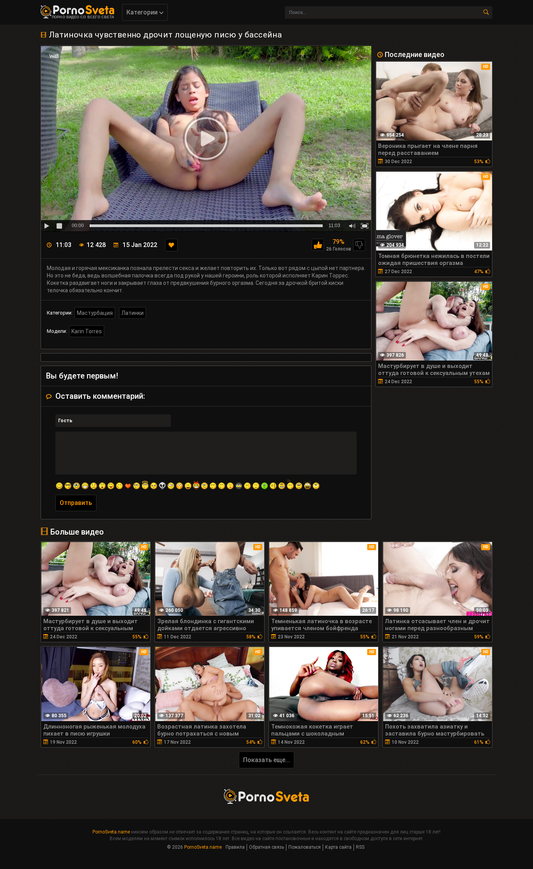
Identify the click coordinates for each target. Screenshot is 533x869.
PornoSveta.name (111, 832)
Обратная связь (266, 847)
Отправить (76, 502)
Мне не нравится (359, 245)
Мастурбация (95, 313)
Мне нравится (318, 245)
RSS (360, 847)
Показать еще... (266, 760)
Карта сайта (338, 847)
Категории (142, 12)
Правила (235, 847)
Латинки (132, 313)
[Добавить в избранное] (171, 245)
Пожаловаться (304, 847)
